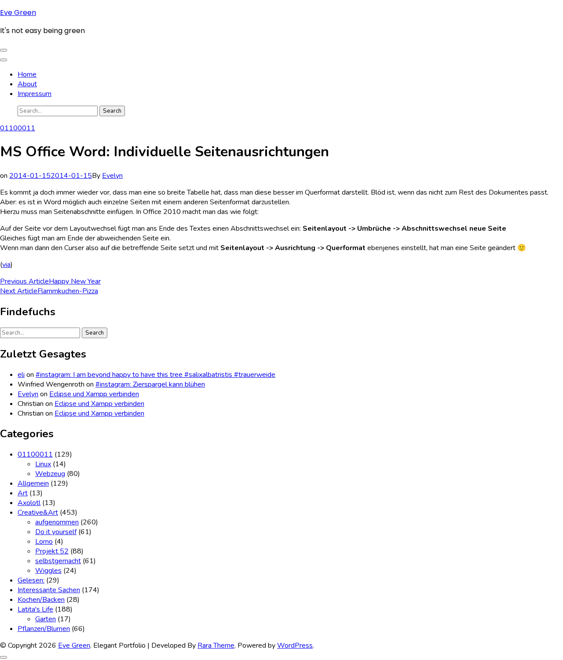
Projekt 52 (52, 551)
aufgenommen (57, 522)
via (6, 264)
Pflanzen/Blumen (44, 629)
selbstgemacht (58, 561)
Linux (43, 464)
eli (21, 375)
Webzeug (50, 474)
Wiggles (48, 570)
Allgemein (33, 483)
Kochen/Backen (41, 600)
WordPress (295, 645)
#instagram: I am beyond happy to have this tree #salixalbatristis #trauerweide (155, 375)
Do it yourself (56, 532)
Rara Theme (215, 645)
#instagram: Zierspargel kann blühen (150, 384)
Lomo (44, 541)
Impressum (34, 94)
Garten (45, 619)
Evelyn (112, 176)
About (27, 84)
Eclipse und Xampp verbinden (94, 394)
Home (27, 74)
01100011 (17, 128)
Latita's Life (35, 609)
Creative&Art (38, 512)
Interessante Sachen (49, 590)
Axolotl (29, 503)
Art (23, 493)
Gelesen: (31, 580)
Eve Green (18, 12)
